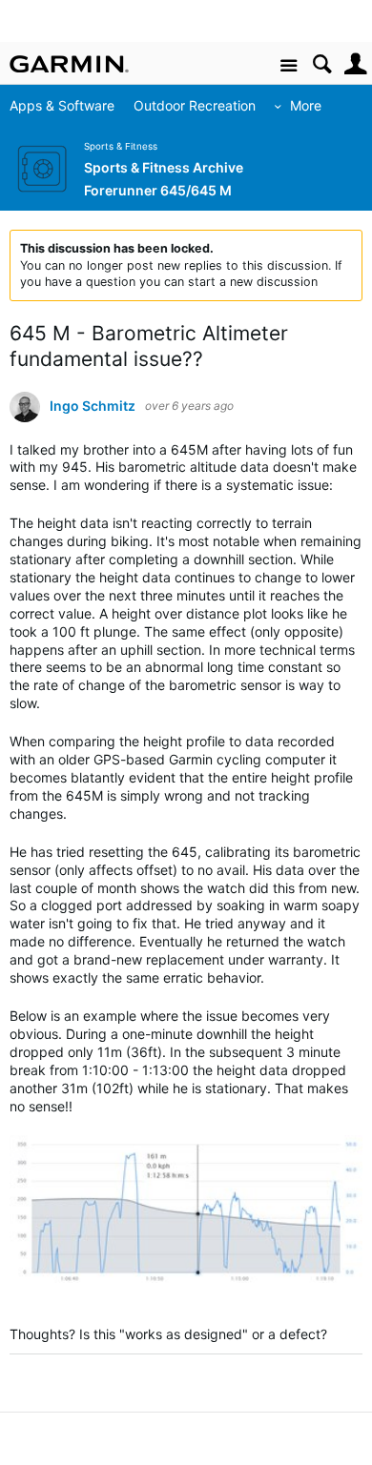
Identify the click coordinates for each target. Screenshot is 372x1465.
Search (322, 64)
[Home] (69, 63)
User (355, 64)
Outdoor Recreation (195, 105)
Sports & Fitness (120, 146)
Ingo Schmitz (92, 406)
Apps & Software (62, 105)
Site (288, 66)
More (305, 105)
